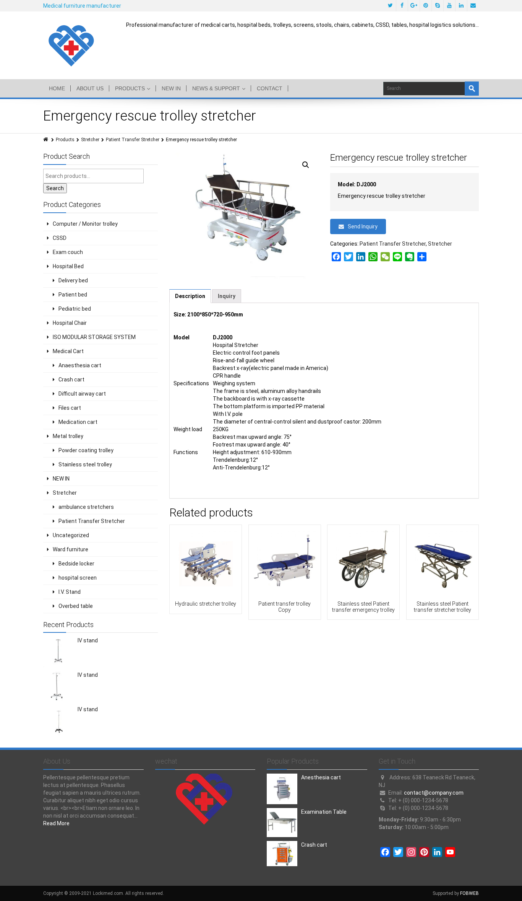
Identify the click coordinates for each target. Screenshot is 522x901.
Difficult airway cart (82, 394)
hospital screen (77, 578)
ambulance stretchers (86, 507)
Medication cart (77, 422)
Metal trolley (68, 436)
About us (90, 88)
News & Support (216, 88)
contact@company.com (434, 793)
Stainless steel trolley (85, 464)
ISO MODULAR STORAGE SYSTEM (94, 337)
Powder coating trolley (85, 450)
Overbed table (75, 606)
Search (55, 188)
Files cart (69, 408)
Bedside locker (76, 563)
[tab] (190, 296)
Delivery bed (73, 280)
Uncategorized (71, 535)
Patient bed (72, 295)
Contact (269, 88)
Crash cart (71, 379)
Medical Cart (68, 351)
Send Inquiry (363, 226)
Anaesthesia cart (79, 365)
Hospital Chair (70, 323)
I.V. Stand (69, 592)
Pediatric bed (74, 309)
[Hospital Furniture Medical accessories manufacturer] (72, 45)
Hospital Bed (68, 266)
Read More (56, 823)
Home (57, 88)
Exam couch (68, 252)
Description (190, 296)
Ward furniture (70, 549)
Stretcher (90, 139)
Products (130, 88)
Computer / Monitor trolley (85, 224)
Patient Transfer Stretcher (132, 139)
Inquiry (226, 296)
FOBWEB (469, 893)
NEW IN (171, 88)
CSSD (59, 238)
